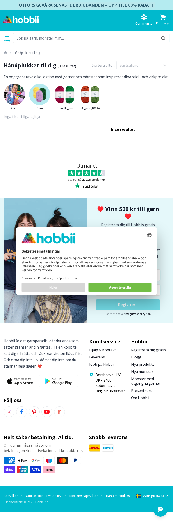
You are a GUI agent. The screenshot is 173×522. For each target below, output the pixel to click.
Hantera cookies (118, 496)
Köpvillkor (11, 496)
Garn (39, 108)
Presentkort (141, 390)
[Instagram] (9, 411)
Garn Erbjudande (14, 108)
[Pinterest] (34, 411)
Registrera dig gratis (148, 349)
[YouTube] (46, 411)
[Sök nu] (163, 38)
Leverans (97, 357)
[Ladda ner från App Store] (22, 381)
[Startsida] (5, 53)
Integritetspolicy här (137, 314)
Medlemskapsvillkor (83, 496)
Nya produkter (143, 364)
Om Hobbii (140, 397)
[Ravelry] (59, 411)
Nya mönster (142, 371)
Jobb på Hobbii (101, 364)
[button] (163, 20)
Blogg (136, 357)
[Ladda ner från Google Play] (60, 381)
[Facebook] (21, 411)
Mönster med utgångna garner (145, 381)
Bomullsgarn (65, 108)
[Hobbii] (21, 19)
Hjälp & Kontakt (102, 349)
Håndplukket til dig (27, 53)
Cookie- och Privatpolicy (43, 496)
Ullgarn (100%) (90, 108)
